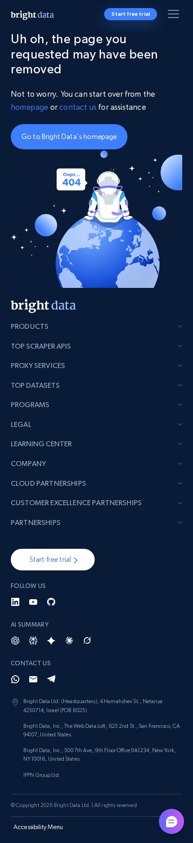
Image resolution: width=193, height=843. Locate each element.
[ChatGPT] (15, 641)
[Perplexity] (33, 641)
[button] (53, 559)
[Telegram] (51, 679)
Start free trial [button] (130, 14)
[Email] (33, 679)
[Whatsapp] (15, 679)
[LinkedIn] (15, 602)
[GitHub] (51, 602)
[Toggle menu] (175, 15)
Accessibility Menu (38, 826)
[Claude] (69, 641)
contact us (77, 107)
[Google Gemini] (51, 641)
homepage (29, 107)
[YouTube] (33, 602)
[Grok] (87, 641)
